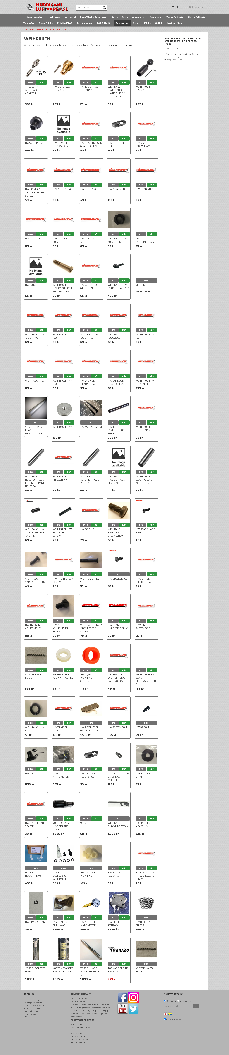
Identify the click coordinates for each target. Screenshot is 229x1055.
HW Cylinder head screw (88, 382)
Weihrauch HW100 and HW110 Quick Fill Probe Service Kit (118, 93)
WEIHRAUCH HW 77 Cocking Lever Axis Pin (35, 532)
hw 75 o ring (33, 239)
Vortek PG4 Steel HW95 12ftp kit (63, 969)
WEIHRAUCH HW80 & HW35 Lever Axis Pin (117, 480)
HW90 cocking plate (116, 144)
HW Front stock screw (63, 580)
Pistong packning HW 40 (145, 240)
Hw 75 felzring (62, 189)
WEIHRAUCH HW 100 (62, 336)
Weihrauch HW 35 (62, 428)
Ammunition (138, 17)
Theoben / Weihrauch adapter (32, 90)
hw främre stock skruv (60, 144)
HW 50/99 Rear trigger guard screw (145, 876)
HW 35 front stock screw (143, 580)
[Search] (104, 7)
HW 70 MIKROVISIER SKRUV (60, 628)
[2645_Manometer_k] (91, 903)
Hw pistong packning (87, 874)
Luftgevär (55, 17)
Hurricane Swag (175, 23)
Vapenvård (29, 23)
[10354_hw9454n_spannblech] (118, 754)
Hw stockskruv (117, 579)
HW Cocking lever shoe (87, 775)
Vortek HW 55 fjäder (144, 969)
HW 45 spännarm (91, 427)
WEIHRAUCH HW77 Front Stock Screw (91, 628)
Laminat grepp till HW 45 (62, 923)
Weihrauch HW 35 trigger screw (62, 532)
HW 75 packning (145, 189)
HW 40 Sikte (32, 773)
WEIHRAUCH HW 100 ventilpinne (146, 382)
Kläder (147, 23)
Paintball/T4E (64, 23)
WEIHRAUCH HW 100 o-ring (34, 336)
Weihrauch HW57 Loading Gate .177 (118, 286)
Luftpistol (70, 17)
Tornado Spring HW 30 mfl (118, 969)
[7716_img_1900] (63, 903)
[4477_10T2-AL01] (36, 124)
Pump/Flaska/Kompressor (93, 17)
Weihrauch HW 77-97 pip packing (63, 676)
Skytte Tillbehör (196, 17)
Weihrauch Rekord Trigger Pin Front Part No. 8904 (35, 481)
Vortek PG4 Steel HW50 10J (36, 969)
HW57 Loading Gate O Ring (89, 286)
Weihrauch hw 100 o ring (89, 336)
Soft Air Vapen (84, 23)
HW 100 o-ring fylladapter (89, 88)
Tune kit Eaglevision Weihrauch (60, 876)
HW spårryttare (35, 922)
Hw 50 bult (32, 285)
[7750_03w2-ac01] (63, 68)
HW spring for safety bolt (145, 626)
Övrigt (136, 23)
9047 (83, 823)
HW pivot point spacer (34, 824)
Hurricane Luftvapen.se (35, 29)
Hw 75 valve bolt (118, 189)
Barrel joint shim (144, 775)
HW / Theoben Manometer (88, 923)
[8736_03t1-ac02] (36, 68)
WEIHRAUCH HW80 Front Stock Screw (116, 532)
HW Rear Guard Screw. (145, 530)
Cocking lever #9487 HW (144, 824)
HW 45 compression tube (116, 430)
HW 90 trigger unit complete (89, 729)
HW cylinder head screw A (116, 382)
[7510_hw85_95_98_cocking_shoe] (91, 754)
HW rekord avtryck (115, 923)
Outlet (158, 23)
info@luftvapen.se (93, 1010)
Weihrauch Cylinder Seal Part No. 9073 (116, 678)
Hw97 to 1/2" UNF (35, 143)
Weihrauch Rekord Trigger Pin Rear (90, 480)
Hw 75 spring (88, 189)
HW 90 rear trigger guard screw (34, 192)
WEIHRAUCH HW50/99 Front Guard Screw (62, 288)
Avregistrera (185, 1001)
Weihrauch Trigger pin (60, 478)
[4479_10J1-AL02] (146, 68)
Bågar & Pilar (46, 23)
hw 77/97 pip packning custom (87, 678)
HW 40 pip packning (114, 874)
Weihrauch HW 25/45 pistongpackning (146, 679)
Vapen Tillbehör (174, 17)
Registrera (171, 1001)
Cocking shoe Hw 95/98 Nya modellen (118, 777)
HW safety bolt (117, 727)
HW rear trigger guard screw (91, 144)
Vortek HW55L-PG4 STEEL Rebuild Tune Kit (35, 430)
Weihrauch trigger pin (143, 428)
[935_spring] (146, 903)
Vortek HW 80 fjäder (34, 676)
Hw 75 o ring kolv (60, 240)
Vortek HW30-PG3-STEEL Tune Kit (89, 971)
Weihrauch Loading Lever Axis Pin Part (145, 480)
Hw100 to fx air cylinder (62, 88)
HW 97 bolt (142, 727)
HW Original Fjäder (143, 923)
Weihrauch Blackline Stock (118, 824)
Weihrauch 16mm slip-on (144, 88)
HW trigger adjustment (33, 626)
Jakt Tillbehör (104, 23)
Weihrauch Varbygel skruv (35, 580)
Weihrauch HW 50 (89, 580)
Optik (115, 17)
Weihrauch (68, 29)
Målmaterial (155, 17)
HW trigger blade (60, 729)
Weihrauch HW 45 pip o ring (34, 729)
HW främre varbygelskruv (118, 626)
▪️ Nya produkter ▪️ (34, 17)
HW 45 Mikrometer (61, 775)
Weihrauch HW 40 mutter (117, 240)
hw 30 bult (87, 529)
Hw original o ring (89, 240)
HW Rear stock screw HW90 (145, 144)
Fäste (125, 17)
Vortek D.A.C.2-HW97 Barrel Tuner (61, 826)
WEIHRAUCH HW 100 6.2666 (117, 336)
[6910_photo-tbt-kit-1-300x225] (36, 853)
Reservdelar (122, 23)
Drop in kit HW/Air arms (33, 874)
